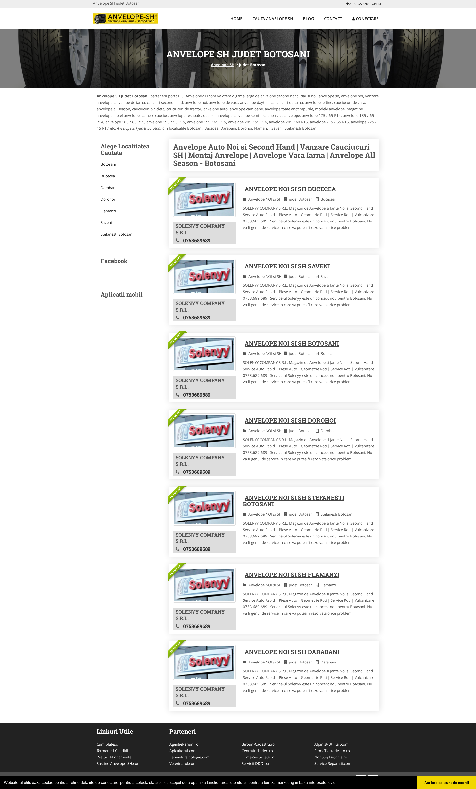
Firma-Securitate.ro (258, 757)
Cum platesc (107, 744)
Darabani (108, 187)
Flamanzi (108, 210)
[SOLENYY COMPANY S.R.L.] (204, 199)
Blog (308, 18)
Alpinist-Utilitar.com (331, 744)
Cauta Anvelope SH (272, 18)
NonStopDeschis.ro (330, 757)
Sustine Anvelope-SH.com (119, 763)
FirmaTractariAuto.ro (332, 750)
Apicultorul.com (183, 750)
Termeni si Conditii (112, 750)
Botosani (108, 164)
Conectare (367, 18)
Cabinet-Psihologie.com (189, 757)
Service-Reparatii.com (332, 763)
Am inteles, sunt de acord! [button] (446, 783)
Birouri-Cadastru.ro (258, 744)
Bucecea (108, 175)
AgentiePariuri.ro (183, 744)
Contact (333, 18)
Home (236, 18)
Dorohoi (108, 199)
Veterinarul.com (183, 763)
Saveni (106, 222)
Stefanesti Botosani (117, 234)
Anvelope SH (222, 64)
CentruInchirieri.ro (257, 750)
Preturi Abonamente (114, 757)
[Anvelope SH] (125, 17)
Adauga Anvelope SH (365, 4)
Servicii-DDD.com (257, 763)
